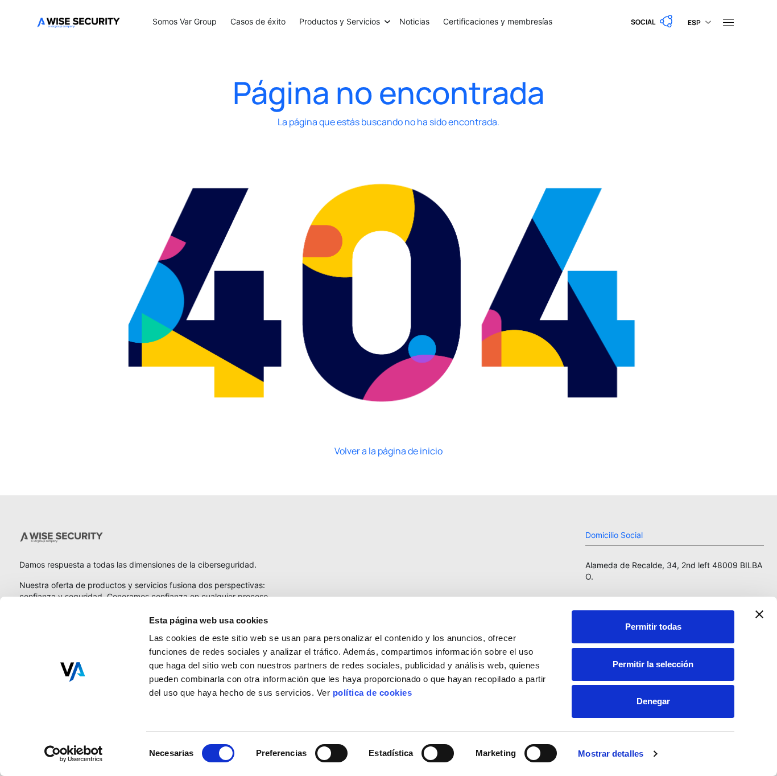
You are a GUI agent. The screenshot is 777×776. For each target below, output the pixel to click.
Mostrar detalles (610, 753)
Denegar (653, 701)
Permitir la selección (653, 664)
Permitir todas (653, 626)
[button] (652, 21)
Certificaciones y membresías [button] (497, 21)
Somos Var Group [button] (184, 21)
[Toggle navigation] (728, 21)
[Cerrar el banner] (759, 614)
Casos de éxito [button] (258, 21)
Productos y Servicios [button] (339, 21)
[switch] (331, 753)
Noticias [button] (414, 21)
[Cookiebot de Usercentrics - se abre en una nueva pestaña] (73, 753)
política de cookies (372, 692)
